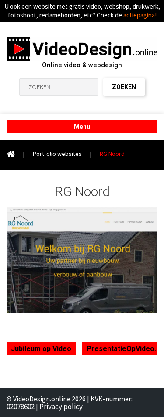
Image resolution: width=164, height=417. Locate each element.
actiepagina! (140, 15)
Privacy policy (61, 406)
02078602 (21, 406)
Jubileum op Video (41, 349)
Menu (82, 126)
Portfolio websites (57, 154)
